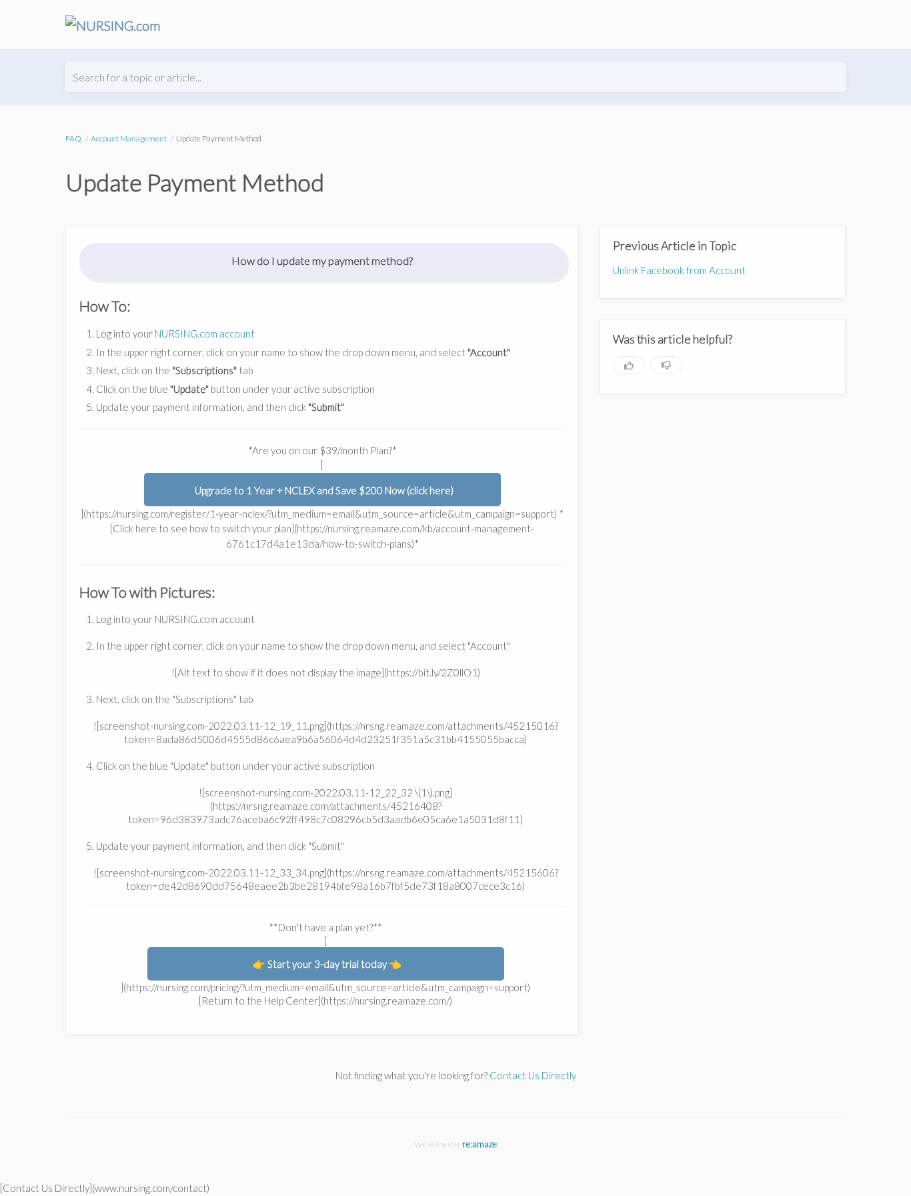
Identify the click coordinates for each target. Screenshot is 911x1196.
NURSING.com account (205, 334)
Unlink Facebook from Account (679, 270)
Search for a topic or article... (137, 77)
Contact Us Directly (533, 1075)
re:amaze (479, 1144)
